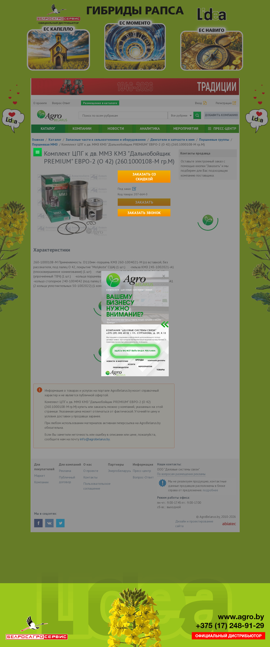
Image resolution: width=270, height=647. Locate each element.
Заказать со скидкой (144, 176)
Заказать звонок (144, 212)
